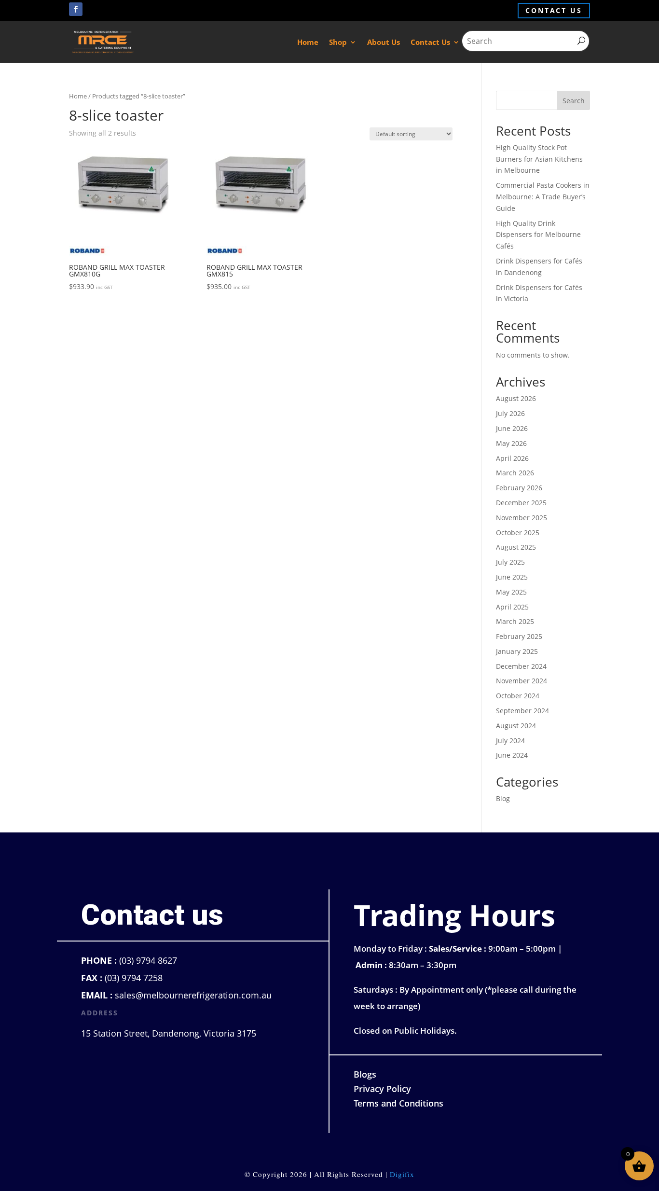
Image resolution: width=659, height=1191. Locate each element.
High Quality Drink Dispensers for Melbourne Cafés (538, 235)
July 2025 (510, 562)
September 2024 (522, 710)
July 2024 (510, 740)
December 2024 (521, 666)
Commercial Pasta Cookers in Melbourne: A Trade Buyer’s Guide (543, 196)
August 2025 (516, 547)
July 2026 (510, 413)
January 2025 (517, 651)
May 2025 (511, 591)
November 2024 (521, 680)
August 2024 (516, 725)
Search (574, 100)
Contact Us (430, 42)
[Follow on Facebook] (75, 9)
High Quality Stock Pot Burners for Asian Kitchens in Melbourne (539, 159)
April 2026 (512, 458)
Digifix (402, 1174)
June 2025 (512, 577)
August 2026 (516, 398)
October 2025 (517, 532)
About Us (383, 42)
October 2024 (517, 695)
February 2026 (519, 487)
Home (307, 42)
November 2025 (521, 517)
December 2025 (521, 502)
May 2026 (511, 443)
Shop (338, 42)
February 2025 (519, 636)
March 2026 (515, 472)
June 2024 (512, 755)
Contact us (553, 10)
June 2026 (512, 428)
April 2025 (512, 606)
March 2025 (515, 621)
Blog (503, 798)
